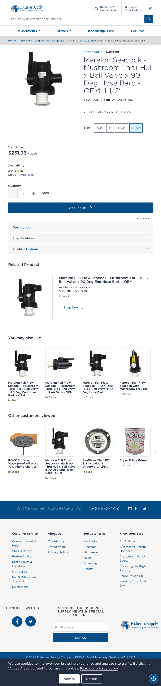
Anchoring (91, 541)
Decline (92, 679)
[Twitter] (30, 618)
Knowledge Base (101, 31)
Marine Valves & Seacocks (86, 40)
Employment (57, 547)
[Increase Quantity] (33, 193)
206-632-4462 (106, 508)
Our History (56, 541)
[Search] (148, 19)
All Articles (127, 541)
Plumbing (90, 563)
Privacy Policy (58, 552)
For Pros (138, 31)
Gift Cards (19, 572)
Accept (69, 679)
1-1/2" (136, 128)
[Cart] (148, 8)
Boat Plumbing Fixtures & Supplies (43, 40)
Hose (87, 558)
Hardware (91, 552)
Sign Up (80, 638)
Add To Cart (78, 208)
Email (140, 508)
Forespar (91, 52)
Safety (88, 569)
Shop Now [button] (71, 307)
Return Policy (144, 218)
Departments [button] (27, 31)
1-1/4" (122, 128)
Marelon (112, 52)
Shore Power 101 (131, 576)
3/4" (99, 128)
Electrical (90, 547)
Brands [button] (63, 31)
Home (12, 40)
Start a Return (22, 551)
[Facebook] (17, 618)
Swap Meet (20, 587)
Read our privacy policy (99, 668)
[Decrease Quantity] (12, 193)
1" (110, 128)
